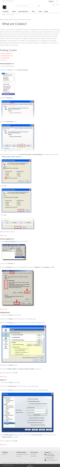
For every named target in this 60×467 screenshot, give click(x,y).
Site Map (20, 463)
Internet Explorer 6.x (7, 56)
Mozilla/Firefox (5, 58)
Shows (46, 11)
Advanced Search (13, 463)
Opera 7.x (4, 60)
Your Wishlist (33, 456)
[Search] (38, 5)
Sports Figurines (23, 11)
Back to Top (3, 235)
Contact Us (18, 456)
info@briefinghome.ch (51, 460)
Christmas (5, 11)
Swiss (40, 11)
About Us (4, 454)
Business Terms (31, 463)
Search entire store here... (23, 6)
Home (3, 14)
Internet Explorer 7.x (7, 53)
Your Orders (33, 454)
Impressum (4, 463)
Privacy (25, 463)
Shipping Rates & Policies (22, 454)
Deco (33, 11)
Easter (14, 11)
